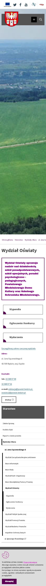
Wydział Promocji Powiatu (15, 520)
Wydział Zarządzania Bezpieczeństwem (20, 457)
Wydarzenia (16, 337)
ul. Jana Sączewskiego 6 (15, 449)
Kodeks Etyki (8, 430)
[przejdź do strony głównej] (11, 19)
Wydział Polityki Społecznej (15, 514)
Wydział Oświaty (12, 488)
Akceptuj (9, 581)
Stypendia (15, 309)
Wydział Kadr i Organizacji (15, 476)
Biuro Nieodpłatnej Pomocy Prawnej (19, 482)
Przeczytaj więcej (30, 562)
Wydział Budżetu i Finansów (15, 526)
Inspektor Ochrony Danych (15, 532)
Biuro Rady (9, 469)
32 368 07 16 (7, 384)
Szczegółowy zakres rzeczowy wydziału (19, 348)
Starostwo (19, 240)
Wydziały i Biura (31, 240)
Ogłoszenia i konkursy (22, 323)
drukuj (8, 399)
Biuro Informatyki (11, 463)
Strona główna (7, 240)
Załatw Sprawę (8, 423)
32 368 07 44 (11, 379)
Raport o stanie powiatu (12, 436)
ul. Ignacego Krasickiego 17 (15, 539)
